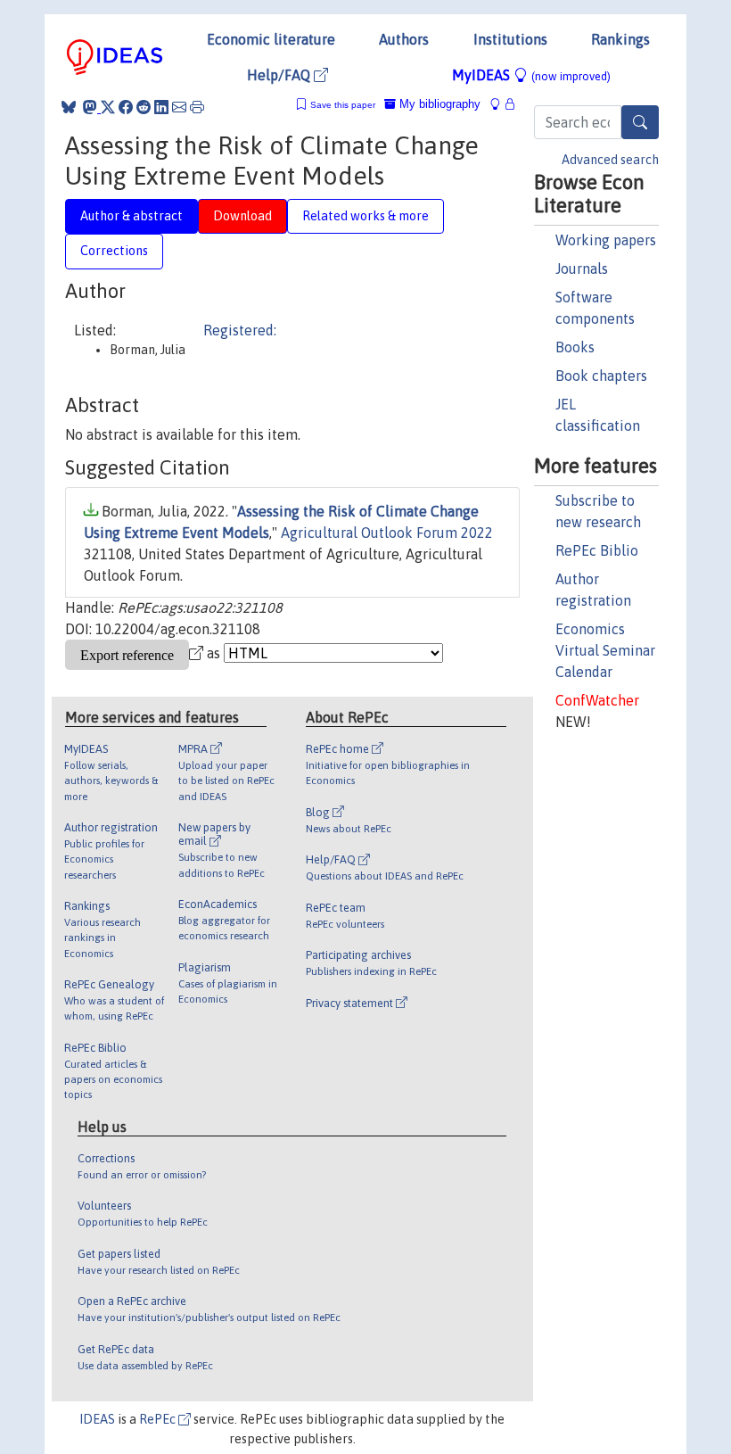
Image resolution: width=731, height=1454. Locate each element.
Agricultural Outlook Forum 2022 (387, 533)
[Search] (640, 122)
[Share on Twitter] (108, 107)
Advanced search (610, 160)
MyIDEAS (531, 75)
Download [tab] (242, 216)
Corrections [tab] (114, 251)
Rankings (620, 39)
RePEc (158, 1419)
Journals (581, 268)
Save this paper (342, 105)
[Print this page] (197, 107)
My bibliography (438, 104)
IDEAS (97, 1419)
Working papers (605, 240)
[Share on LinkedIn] (161, 107)
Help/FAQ (280, 75)
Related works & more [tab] (365, 216)
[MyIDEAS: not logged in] (500, 103)
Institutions (510, 39)
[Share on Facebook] (126, 107)
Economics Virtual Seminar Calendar (605, 650)
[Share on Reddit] (143, 107)
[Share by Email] (179, 107)
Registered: (239, 330)
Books (575, 347)
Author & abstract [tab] (131, 216)
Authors (404, 39)
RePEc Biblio (596, 550)
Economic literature (271, 39)
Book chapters (601, 376)
